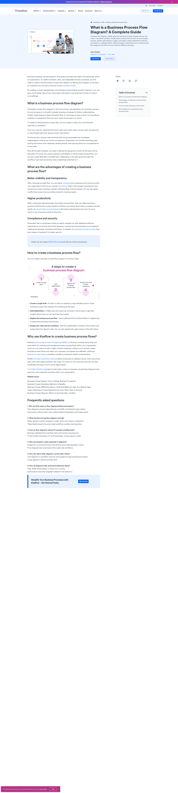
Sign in (161, 5)
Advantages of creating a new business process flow (132, 101)
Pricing (80, 11)
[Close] (172, 2)
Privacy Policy (43, 789)
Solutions (71, 11)
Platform (36, 11)
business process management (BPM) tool (53, 342)
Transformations (48, 11)
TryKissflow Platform (35, 369)
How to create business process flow (131, 105)
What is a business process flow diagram (133, 97)
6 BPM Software (54, 242)
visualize (66, 183)
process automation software (45, 359)
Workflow (97, 22)
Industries (61, 11)
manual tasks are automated (47, 209)
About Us (98, 11)
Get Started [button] (158, 11)
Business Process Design (37, 354)
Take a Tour (145, 11)
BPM (103, 22)
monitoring (62, 186)
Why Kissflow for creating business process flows (131, 110)
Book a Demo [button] (110, 58)
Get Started (83, 481)
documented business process (84, 229)
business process (69, 85)
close (53, 789)
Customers (88, 11)
